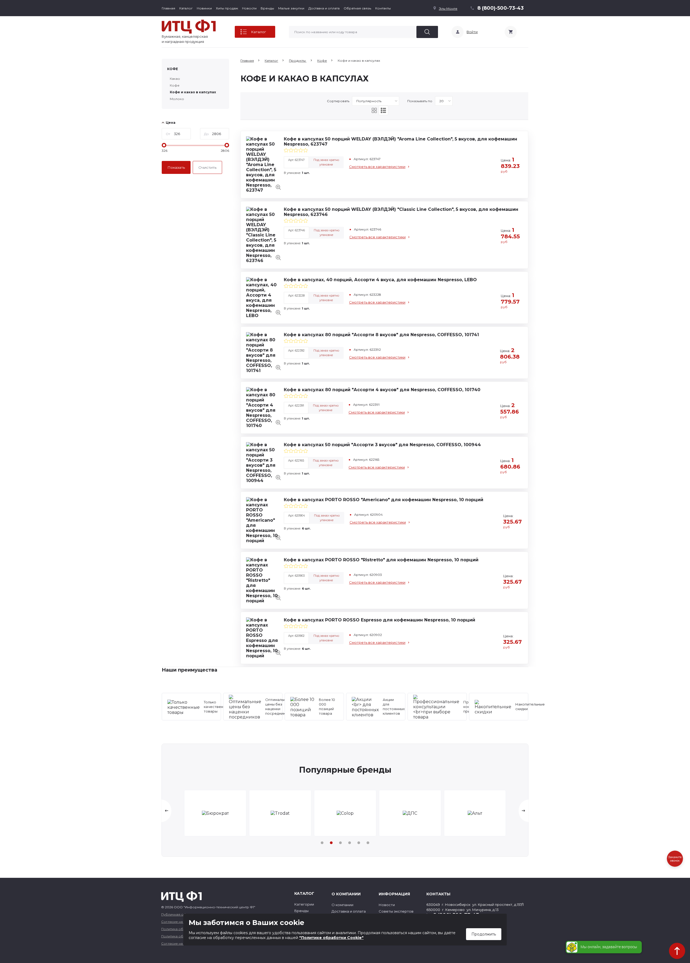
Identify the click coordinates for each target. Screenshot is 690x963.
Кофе (172, 69)
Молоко (177, 99)
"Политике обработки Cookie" (331, 937)
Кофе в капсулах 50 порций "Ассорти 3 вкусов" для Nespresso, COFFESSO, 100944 (382, 444)
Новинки (204, 8)
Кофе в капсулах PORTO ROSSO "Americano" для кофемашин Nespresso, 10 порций (383, 499)
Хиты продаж (227, 8)
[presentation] (166, 810)
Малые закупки (291, 8)
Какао (175, 79)
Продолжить (483, 934)
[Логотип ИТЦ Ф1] (189, 27)
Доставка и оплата (324, 8)
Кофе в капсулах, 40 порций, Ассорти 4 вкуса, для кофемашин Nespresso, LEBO (380, 279)
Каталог (186, 8)
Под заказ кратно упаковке (326, 162)
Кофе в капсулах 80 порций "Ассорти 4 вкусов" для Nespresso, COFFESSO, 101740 (382, 389)
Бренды (267, 8)
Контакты (383, 8)
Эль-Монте (448, 8)
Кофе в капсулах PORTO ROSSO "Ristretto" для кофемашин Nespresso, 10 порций (381, 559)
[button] (322, 842)
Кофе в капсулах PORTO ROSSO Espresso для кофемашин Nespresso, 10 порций (379, 619)
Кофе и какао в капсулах (193, 92)
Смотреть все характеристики (377, 166)
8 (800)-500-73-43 (500, 8)
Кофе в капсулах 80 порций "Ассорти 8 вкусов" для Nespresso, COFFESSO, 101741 (381, 334)
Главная (168, 8)
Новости (249, 8)
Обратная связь (357, 8)
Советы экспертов (396, 911)
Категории (304, 904)
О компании (342, 905)
